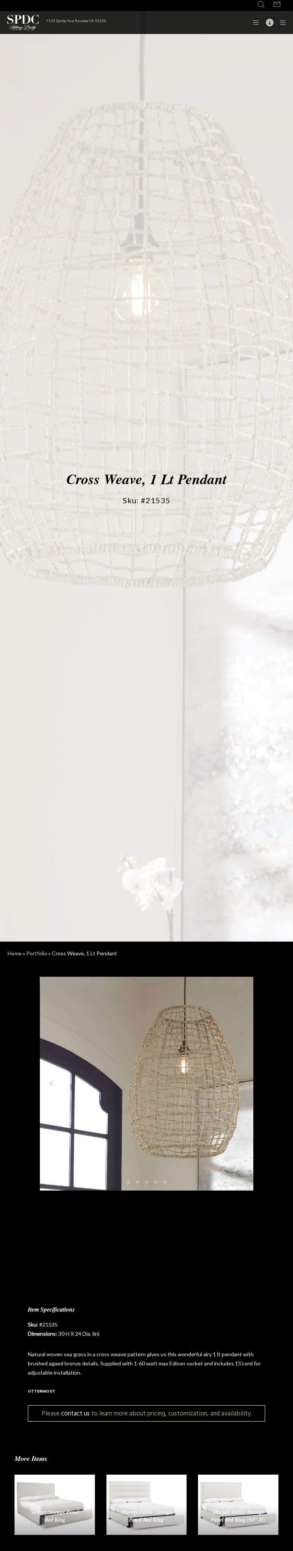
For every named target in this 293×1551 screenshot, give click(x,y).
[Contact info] (267, 22)
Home (15, 953)
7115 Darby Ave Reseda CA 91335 (76, 20)
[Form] (277, 4)
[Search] (261, 4)
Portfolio (36, 953)
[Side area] (253, 22)
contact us (75, 1413)
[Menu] (280, 22)
